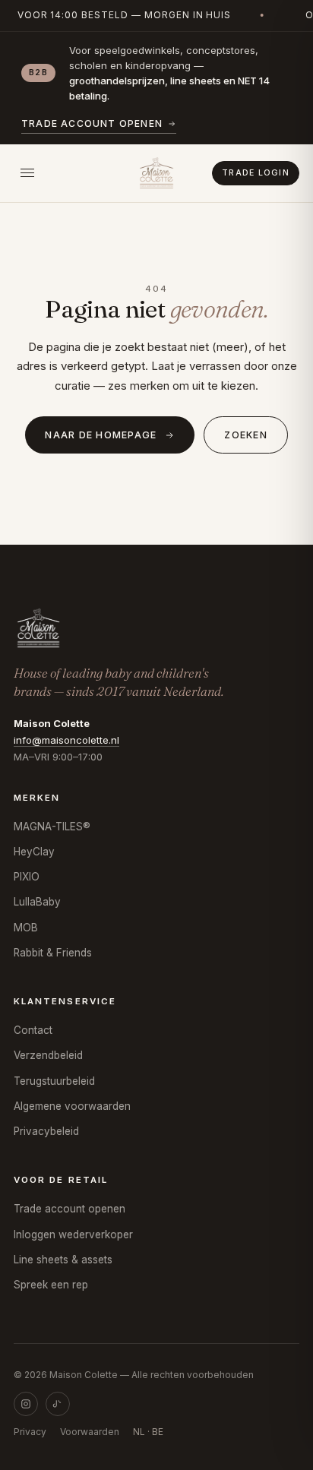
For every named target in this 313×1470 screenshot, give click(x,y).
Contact (33, 1030)
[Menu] (27, 173)
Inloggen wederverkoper (73, 1234)
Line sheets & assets (63, 1259)
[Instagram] (26, 1404)
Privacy (30, 1431)
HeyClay (34, 852)
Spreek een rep (51, 1285)
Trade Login (255, 173)
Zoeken (245, 435)
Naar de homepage (100, 435)
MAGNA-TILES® (52, 826)
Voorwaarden (89, 1431)
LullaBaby (37, 902)
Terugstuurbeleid (54, 1081)
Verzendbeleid (48, 1055)
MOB (26, 928)
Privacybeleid (46, 1131)
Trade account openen (92, 123)
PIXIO (27, 877)
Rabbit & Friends (53, 953)
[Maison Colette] (156, 173)
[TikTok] (58, 1404)
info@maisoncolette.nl (66, 740)
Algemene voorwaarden (72, 1106)
